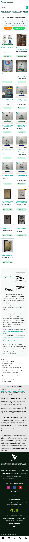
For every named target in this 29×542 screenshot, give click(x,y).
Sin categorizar (5, 381)
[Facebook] (14, 487)
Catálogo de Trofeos (6, 361)
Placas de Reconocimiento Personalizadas (11, 370)
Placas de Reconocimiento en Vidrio (10, 375)
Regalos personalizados (7, 379)
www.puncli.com (13, 534)
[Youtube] (20, 487)
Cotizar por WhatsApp (19, 28)
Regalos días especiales (6, 11)
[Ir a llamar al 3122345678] (20, 538)
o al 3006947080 (17, 476)
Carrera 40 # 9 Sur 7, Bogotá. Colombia (19, 473)
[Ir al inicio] (3, 538)
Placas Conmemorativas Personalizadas (10, 367)
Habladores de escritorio (7, 363)
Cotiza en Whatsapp (7, 81)
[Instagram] (8, 487)
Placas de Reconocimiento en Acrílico (10, 372)
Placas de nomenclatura (7, 369)
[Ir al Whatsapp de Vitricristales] (26, 538)
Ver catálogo (8, 28)
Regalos (3, 377)
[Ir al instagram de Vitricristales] (9, 538)
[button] (21, 2)
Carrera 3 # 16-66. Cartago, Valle (20, 470)
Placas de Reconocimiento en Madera (10, 374)
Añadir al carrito (7, 56)
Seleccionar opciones (21, 56)
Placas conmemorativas (17, 11)
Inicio (1, 15)
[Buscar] (27, 7)
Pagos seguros (5, 365)
